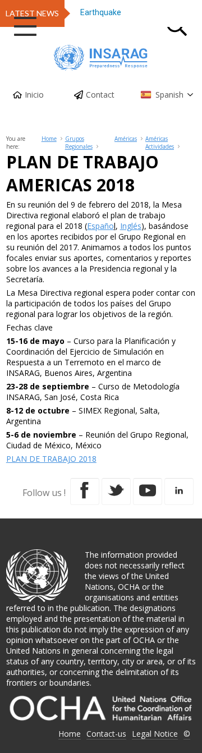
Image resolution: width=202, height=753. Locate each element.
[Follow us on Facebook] (84, 491)
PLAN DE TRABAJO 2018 (51, 458)
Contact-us (106, 733)
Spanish (169, 94)
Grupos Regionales (79, 142)
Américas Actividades (159, 142)
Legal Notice (155, 733)
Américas (125, 139)
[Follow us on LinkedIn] (179, 491)
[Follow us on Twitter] (116, 491)
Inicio (34, 94)
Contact (100, 94)
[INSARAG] (101, 57)
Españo (100, 226)
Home (49, 139)
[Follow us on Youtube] (147, 491)
